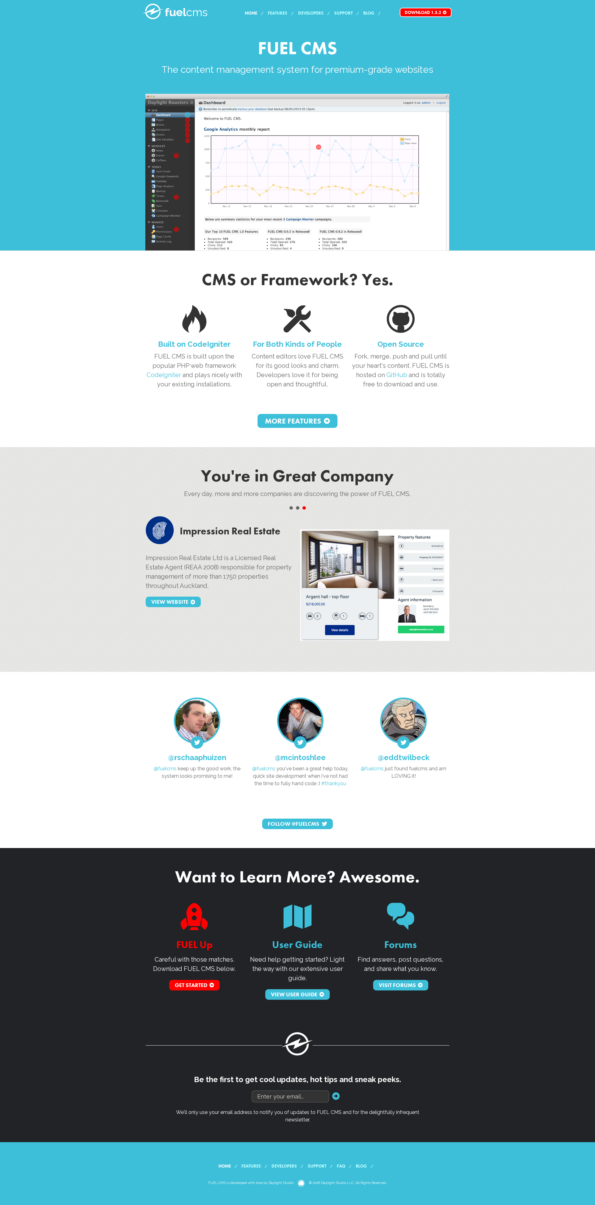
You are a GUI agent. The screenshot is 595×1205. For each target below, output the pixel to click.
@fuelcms (165, 769)
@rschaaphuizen (197, 757)
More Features (293, 421)
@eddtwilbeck (404, 757)
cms (186, 12)
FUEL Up (194, 944)
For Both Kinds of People (297, 344)
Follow (293, 823)
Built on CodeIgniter (194, 344)
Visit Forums (397, 985)
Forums (400, 944)
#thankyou (333, 783)
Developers (311, 13)
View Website (169, 602)
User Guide (297, 944)
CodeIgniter (164, 375)
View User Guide (294, 994)
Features (277, 13)
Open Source (400, 344)
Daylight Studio (280, 1183)
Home (251, 13)
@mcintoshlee (300, 757)
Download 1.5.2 (423, 12)
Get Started (191, 985)
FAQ (341, 1166)
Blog (368, 13)
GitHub (396, 375)
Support (343, 13)
